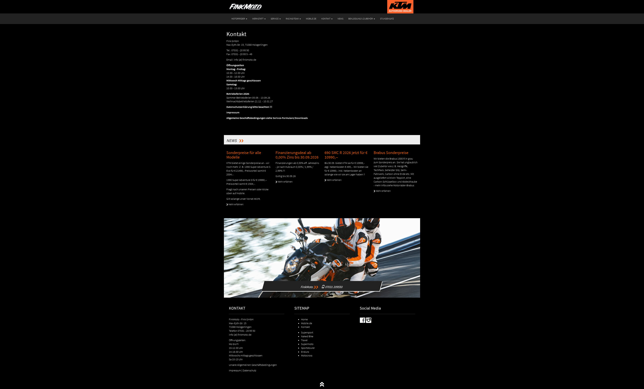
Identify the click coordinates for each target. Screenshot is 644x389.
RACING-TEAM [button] (292, 18)
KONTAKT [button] (326, 18)
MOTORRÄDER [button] (238, 18)
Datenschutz (249, 370)
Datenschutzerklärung (239, 107)
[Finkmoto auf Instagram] (368, 319)
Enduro (305, 351)
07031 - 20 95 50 (246, 330)
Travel (304, 340)
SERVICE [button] (275, 18)
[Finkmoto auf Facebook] (362, 319)
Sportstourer (308, 348)
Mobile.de (306, 323)
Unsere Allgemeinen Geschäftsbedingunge (252, 364)
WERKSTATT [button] (258, 18)
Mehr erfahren (236, 204)
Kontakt (305, 327)
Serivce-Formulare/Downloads (290, 118)
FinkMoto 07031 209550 (322, 286)
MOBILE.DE (311, 18)
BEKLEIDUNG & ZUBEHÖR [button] (360, 18)
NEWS (340, 18)
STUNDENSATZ (387, 18)
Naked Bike (307, 336)
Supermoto (307, 344)
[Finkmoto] (245, 4)
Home (304, 319)
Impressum (235, 370)
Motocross (306, 355)
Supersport (307, 332)
